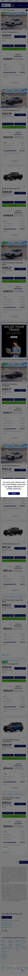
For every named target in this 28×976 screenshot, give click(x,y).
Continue (14, 493)
